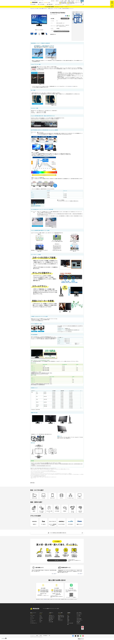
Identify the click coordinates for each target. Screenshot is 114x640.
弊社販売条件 (45, 599)
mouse (40, 615)
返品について (50, 620)
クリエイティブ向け (49, 512)
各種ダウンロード (60, 619)
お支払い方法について (52, 616)
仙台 (68, 615)
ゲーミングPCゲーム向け (41, 512)
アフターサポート (60, 620)
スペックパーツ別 (72, 512)
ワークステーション (32, 620)
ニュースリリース (32, 635)
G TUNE (41, 616)
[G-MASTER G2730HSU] (32, 34)
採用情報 (41, 635)
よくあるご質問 (51, 621)
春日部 (68, 619)
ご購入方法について (51, 615)
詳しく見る (56, 560)
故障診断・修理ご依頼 (61, 616)
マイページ (78, 2)
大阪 (68, 621)
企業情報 (37, 635)
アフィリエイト (79, 616)
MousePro (41, 620)
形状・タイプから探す (41, 4)
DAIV (40, 619)
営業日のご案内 (51, 619)
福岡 (68, 624)
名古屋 (68, 620)
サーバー (31, 619)
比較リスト (112, 6)
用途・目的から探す (50, 4)
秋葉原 (68, 616)
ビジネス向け (57, 511)
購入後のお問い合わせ (61, 615)
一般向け (33, 511)
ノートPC (31, 616)
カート (83, 2)
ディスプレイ (32, 621)
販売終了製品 (78, 621)
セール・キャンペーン (58, 4)
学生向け (64, 511)
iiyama (40, 621)
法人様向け (78, 622)
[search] (83, 4)
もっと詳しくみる (64, 18)
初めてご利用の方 (79, 612)
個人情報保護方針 (45, 635)
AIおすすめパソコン (80, 512)
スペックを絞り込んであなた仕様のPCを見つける (58, 532)
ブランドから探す (32, 4)
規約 (49, 635)
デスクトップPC (32, 615)
